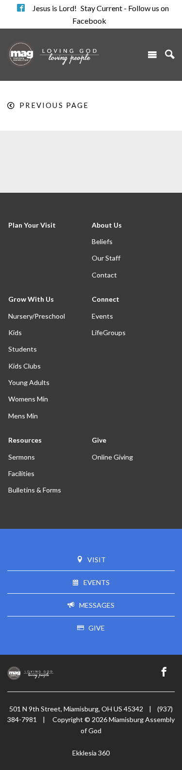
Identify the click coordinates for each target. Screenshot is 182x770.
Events (102, 316)
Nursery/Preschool (36, 316)
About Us (107, 225)
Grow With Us (31, 299)
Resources (25, 440)
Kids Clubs (24, 366)
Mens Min (23, 416)
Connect (105, 299)
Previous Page (54, 105)
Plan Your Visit (32, 225)
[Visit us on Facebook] (164, 672)
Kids (15, 332)
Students (22, 349)
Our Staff (106, 258)
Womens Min (28, 399)
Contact (104, 275)
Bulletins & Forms (34, 490)
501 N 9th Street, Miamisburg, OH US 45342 (76, 709)
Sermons (21, 457)
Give (99, 440)
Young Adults (29, 382)
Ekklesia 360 (91, 753)
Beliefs (102, 241)
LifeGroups (109, 332)
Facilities (21, 473)
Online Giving (112, 457)
